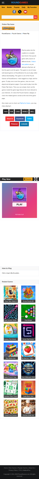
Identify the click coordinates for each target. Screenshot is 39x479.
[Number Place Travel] (11, 386)
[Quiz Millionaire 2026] (28, 367)
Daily (23, 7)
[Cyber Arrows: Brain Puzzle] (11, 310)
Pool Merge (28, 320)
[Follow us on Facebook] (14, 11)
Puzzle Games (16, 33)
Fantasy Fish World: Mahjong (11, 339)
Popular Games (23, 468)
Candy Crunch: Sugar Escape (11, 377)
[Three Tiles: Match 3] (11, 291)
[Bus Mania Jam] (11, 348)
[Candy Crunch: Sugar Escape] (11, 367)
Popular (17, 7)
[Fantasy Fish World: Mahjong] (11, 329)
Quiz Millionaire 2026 (28, 377)
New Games (13, 468)
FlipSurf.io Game (25, 103)
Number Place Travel (10, 396)
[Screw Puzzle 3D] (28, 291)
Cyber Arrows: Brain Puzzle (11, 320)
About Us (31, 468)
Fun (11, 111)
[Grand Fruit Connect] (11, 405)
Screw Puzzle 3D (28, 301)
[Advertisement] (19, 41)
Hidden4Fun (26, 470)
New (3, 7)
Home (6, 468)
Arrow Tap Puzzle (28, 339)
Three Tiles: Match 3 (10, 301)
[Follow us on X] (19, 11)
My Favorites (32, 7)
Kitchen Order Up (28, 415)
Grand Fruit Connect (10, 415)
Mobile (9, 7)
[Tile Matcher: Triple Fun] (28, 348)
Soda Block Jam (28, 396)
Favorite (28, 179)
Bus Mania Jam (11, 358)
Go (35, 17)
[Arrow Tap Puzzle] (28, 329)
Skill (32, 111)
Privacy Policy (13, 470)
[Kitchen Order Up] (28, 405)
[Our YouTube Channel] (25, 11)
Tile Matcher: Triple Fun (28, 358)
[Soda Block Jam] (28, 386)
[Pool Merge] (28, 310)
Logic (18, 111)
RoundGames (6, 33)
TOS (20, 470)
